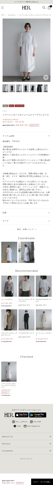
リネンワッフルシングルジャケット (9, 334)
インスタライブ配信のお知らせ (26, 2)
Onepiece (12, 15)
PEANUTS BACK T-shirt (43, 300)
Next (51, 50)
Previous (1, 50)
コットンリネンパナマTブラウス (26, 300)
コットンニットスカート (44, 334)
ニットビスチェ (6, 299)
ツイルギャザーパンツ (26, 333)
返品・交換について (25, 229)
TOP (3, 15)
